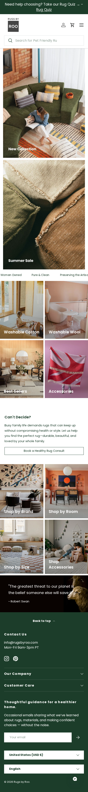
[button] (72, 25)
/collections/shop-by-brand (18, 469)
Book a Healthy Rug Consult (44, 451)
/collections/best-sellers (20, 342)
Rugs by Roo (21, 782)
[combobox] (44, 40)
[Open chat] (75, 779)
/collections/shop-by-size (21, 522)
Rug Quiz (44, 9)
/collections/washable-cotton (19, 286)
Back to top (42, 621)
